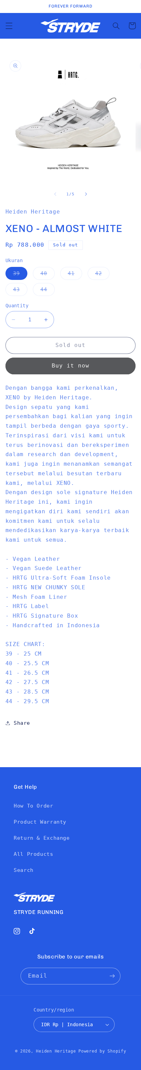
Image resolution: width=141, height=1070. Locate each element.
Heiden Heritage (56, 1051)
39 (20, 275)
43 (20, 291)
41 (75, 275)
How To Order (33, 806)
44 (47, 291)
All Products (33, 854)
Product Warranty (40, 822)
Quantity (16, 305)
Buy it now (71, 365)
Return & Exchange (42, 838)
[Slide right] (85, 194)
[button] (9, 26)
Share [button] (22, 723)
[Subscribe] (112, 976)
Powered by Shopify (102, 1051)
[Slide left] (55, 194)
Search (24, 870)
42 (102, 275)
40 (47, 275)
